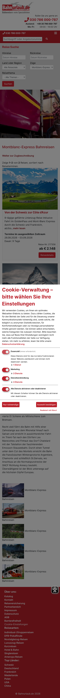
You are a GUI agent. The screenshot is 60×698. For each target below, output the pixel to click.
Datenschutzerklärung (13, 344)
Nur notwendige (10, 404)
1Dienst (16, 365)
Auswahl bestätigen (46, 404)
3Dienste (16, 373)
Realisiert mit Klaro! (48, 410)
